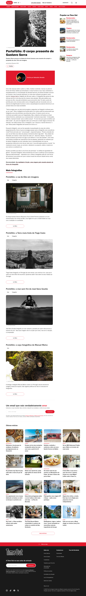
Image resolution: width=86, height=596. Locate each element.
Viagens (51, 6)
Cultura (29, 6)
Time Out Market (62, 6)
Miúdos (46, 6)
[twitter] (18, 590)
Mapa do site (46, 586)
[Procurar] (72, 3)
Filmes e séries (41, 6)
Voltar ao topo (44, 544)
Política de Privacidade (38, 415)
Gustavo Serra (15, 96)
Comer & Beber (23, 6)
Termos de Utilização (29, 415)
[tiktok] (10, 590)
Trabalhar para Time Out (49, 563)
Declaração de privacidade (47, 567)
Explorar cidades (36, 2)
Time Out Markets (47, 2)
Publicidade (59, 553)
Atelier (55, 6)
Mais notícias (43, 533)
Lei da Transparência (48, 577)
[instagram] (7, 590)
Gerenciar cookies (48, 580)
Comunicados (47, 556)
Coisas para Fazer (15, 6)
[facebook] (14, 590)
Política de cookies (48, 571)
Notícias (8, 6)
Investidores (46, 559)
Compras (34, 6)
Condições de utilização (49, 574)
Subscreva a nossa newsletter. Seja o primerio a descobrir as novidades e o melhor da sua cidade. (28, 408)
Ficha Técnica (47, 553)
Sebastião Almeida (39, 77)
